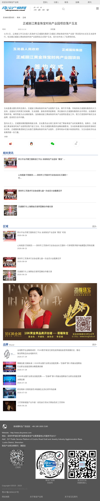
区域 (24, 18)
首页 (12, 18)
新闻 (18, 18)
